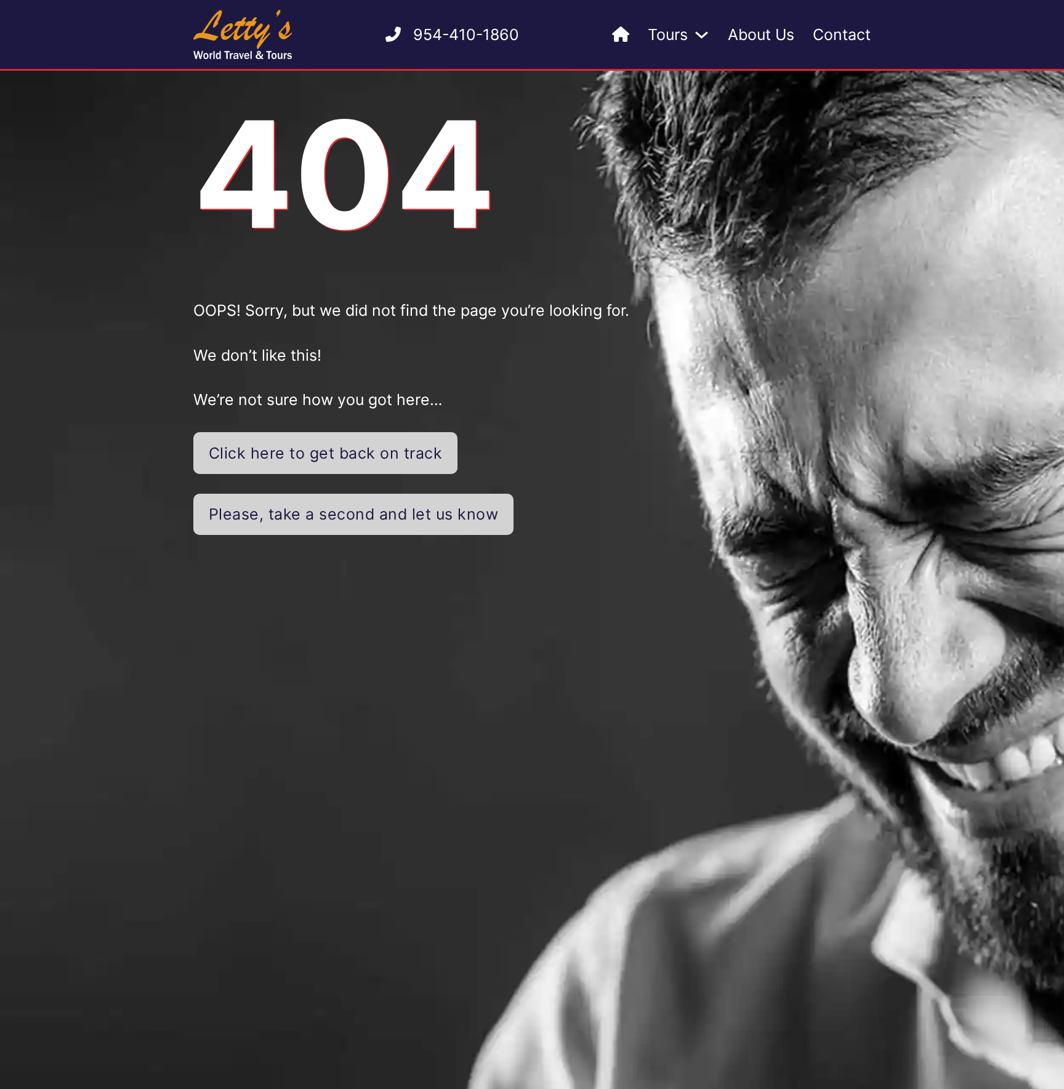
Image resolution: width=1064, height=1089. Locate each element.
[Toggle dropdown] (701, 34)
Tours (668, 34)
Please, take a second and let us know (354, 514)
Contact (842, 34)
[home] (620, 34)
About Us (761, 34)
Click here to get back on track (326, 453)
